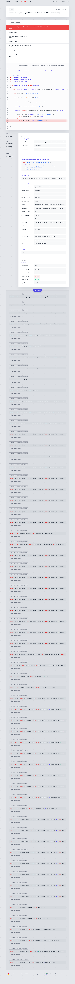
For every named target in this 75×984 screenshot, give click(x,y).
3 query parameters (15, 426)
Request (8, 141)
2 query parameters (15, 316)
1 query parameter (15, 338)
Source (14, 974)
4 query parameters (15, 327)
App (7, 133)
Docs (21, 974)
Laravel (27, 974)
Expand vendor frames (15, 22)
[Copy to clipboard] (64, 142)
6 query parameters (15, 415)
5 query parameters (15, 547)
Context (8, 153)
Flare (48, 974)
